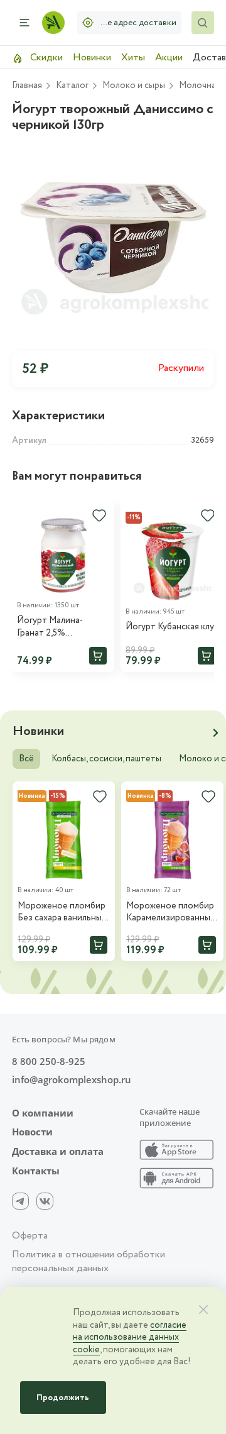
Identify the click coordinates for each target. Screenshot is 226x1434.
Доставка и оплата (58, 1151)
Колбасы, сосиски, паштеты (106, 759)
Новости (32, 1132)
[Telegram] (20, 1201)
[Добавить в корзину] (98, 656)
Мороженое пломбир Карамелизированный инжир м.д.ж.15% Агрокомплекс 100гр (170, 912)
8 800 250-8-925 (48, 1061)
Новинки (92, 57)
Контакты (36, 1171)
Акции (169, 57)
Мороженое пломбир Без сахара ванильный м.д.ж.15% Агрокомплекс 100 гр (62, 912)
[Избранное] (99, 515)
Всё (26, 759)
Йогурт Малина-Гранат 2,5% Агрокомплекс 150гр (58, 627)
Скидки (45, 57)
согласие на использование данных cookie (129, 1337)
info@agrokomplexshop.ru (71, 1079)
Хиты (133, 57)
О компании (42, 1113)
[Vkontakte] (44, 1201)
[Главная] (53, 22)
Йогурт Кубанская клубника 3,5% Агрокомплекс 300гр (172, 627)
